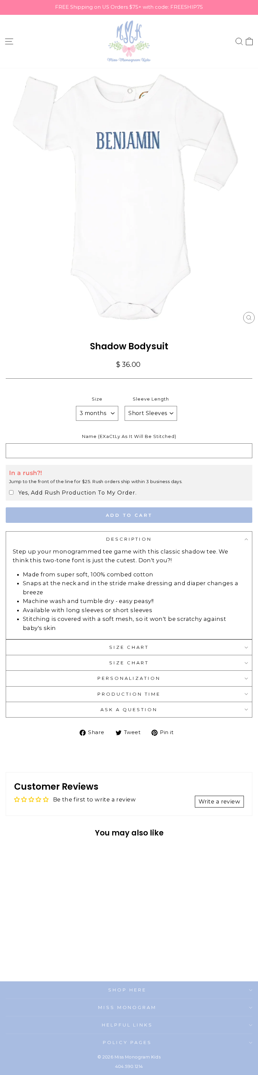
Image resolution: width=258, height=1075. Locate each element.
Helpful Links (127, 1024)
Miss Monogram (127, 1007)
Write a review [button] (219, 801)
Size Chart (129, 647)
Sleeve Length (151, 399)
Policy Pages (127, 1042)
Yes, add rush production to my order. (77, 492)
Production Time (129, 694)
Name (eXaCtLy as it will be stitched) (129, 436)
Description (129, 539)
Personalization (129, 678)
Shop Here (127, 989)
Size (97, 399)
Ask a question (129, 709)
